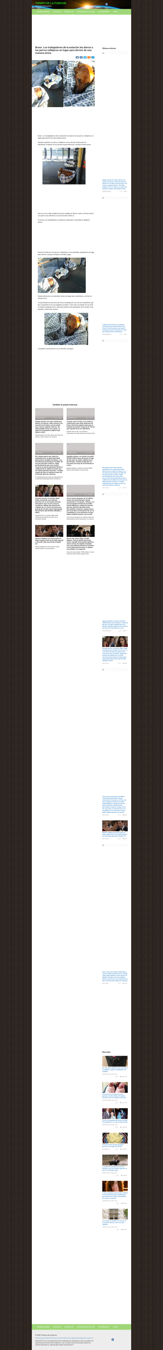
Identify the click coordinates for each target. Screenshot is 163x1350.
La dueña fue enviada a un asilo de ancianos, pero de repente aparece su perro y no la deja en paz (114, 1168)
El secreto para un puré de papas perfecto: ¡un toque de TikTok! (112, 1145)
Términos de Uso (56, 1338)
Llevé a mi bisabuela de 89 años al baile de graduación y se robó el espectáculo (115, 1121)
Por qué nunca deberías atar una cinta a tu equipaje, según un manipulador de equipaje (115, 1069)
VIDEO (115, 12)
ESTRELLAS (68, 12)
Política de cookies (69, 1338)
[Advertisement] (81, 29)
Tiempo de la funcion (50, 3)
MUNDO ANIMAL (43, 12)
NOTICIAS (57, 12)
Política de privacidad (42, 1338)
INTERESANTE (104, 12)
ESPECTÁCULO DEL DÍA (86, 12)
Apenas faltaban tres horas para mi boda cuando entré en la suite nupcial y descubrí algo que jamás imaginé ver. (49, 541)
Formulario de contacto (85, 1338)
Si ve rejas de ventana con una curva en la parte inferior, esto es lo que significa (114, 1222)
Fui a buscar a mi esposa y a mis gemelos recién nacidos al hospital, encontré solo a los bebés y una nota (114, 1095)
